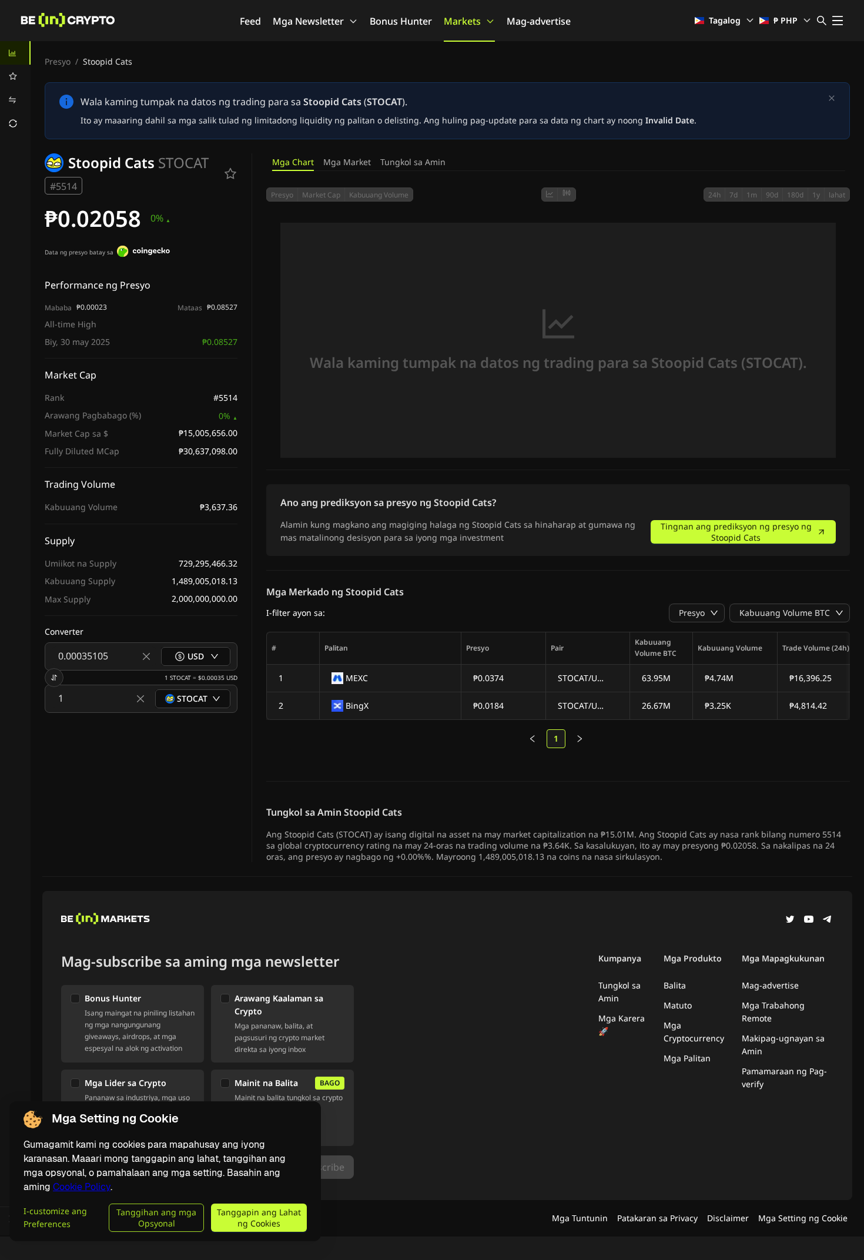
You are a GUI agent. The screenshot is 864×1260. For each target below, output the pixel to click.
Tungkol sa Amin (413, 161)
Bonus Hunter (401, 21)
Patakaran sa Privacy (657, 1218)
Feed (250, 21)
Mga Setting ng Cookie (803, 1218)
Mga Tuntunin (580, 1218)
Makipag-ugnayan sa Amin (783, 1045)
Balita (675, 985)
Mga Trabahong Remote (773, 1012)
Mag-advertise (539, 21)
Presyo (58, 61)
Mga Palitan (687, 1058)
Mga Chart (293, 161)
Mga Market (347, 161)
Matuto (678, 1005)
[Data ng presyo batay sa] (143, 253)
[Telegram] (827, 920)
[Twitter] (790, 920)
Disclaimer (728, 1218)
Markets (462, 21)
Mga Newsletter (308, 21)
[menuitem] (15, 53)
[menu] (15, 88)
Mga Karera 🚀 (621, 1025)
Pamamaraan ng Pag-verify (784, 1077)
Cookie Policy (81, 1187)
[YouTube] (809, 920)
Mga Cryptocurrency (694, 1032)
